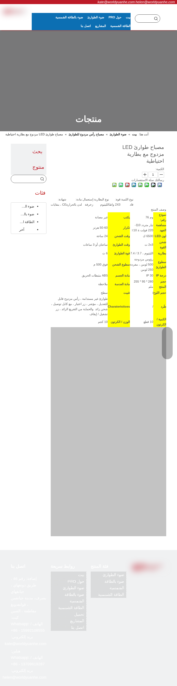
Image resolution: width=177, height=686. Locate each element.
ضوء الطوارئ (25, 206)
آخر (21, 229)
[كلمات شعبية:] (156, 18)
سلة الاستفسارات (142, 180)
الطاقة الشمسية (25, 222)
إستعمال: (87, 199)
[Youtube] (140, 579)
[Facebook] (158, 579)
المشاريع (77, 621)
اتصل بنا (77, 627)
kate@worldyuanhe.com (116, 2)
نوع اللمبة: (126, 199)
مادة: (79, 199)
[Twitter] (149, 579)
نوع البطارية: (101, 199)
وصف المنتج (158, 209)
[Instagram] (149, 586)
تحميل (79, 614)
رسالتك (159, 180)
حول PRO (76, 581)
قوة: (117, 199)
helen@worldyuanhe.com (155, 2)
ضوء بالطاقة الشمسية (25, 214)
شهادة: (62, 199)
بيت (81, 575)
